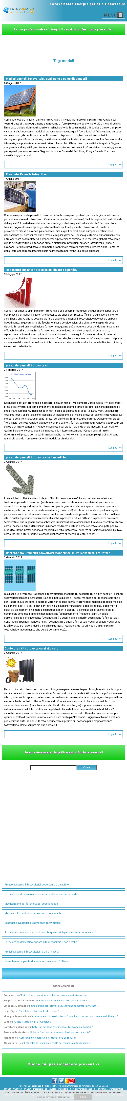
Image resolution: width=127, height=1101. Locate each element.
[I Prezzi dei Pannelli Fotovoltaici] (20, 211)
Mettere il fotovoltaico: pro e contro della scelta (33, 913)
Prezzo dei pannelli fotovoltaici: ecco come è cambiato (36, 884)
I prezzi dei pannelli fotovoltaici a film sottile (35, 457)
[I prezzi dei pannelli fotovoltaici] (20, 398)
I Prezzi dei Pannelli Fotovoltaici (26, 174)
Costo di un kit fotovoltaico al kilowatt (31, 648)
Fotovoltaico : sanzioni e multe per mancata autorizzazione (54, 995)
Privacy (27, 1089)
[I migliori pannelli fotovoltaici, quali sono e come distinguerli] (20, 115)
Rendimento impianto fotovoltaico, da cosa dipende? (40, 269)
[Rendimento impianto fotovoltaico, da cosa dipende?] (20, 306)
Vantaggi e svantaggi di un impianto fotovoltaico (32, 922)
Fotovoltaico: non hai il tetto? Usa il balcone (63, 1000)
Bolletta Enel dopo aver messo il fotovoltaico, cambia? (62, 1027)
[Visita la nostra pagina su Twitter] (61, 1083)
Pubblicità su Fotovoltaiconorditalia (50, 1089)
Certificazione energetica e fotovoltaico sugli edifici (47, 1037)
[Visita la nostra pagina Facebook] (55, 1083)
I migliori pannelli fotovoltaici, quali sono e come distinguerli (45, 78)
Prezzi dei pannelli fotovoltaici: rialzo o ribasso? (31, 951)
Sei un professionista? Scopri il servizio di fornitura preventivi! (64, 29)
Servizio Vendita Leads (81, 1089)
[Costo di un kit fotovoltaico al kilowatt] (20, 685)
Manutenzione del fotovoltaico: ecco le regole (31, 903)
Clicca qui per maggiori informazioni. (53, 1097)
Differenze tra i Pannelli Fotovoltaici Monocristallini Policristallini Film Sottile (57, 553)
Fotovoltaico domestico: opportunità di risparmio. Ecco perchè (40, 942)
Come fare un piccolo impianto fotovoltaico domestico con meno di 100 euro (74, 1016)
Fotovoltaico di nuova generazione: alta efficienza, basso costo (41, 894)
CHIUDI (83, 1097)
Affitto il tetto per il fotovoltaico (31, 1021)
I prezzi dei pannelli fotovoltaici (25, 365)
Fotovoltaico (62, 4)
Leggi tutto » (115, 164)
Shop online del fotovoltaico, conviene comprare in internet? (64, 1005)
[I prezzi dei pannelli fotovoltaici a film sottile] (20, 494)
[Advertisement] (63, 44)
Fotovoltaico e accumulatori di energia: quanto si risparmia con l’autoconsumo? (50, 932)
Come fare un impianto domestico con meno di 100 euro (36, 961)
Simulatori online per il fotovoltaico (39, 1011)
